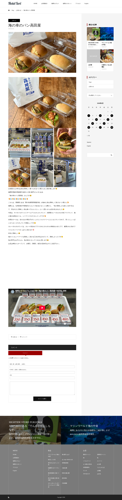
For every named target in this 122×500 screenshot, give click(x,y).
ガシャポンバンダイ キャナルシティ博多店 (53, 485)
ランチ (85, 470)
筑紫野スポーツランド (53, 469)
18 (92, 123)
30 (111, 127)
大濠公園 (64, 468)
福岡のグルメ (55, 3)
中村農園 (64, 483)
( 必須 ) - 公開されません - (18, 369)
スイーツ (99, 461)
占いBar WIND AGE (67, 459)
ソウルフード (87, 461)
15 (108, 119)
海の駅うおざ (65, 454)
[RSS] (8, 497)
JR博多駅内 (86, 467)
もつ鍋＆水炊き (87, 464)
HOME (35, 3)
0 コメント (25, 352)
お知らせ (14, 20)
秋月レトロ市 (52, 459)
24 (88, 127)
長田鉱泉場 (65, 463)
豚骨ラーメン (87, 454)
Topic (90, 82)
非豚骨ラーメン (101, 454)
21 (104, 123)
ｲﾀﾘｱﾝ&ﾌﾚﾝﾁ (86, 474)
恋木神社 (64, 478)
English (86, 3)
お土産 (99, 464)
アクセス (78, 3)
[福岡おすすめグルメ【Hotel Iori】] (15, 3)
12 (96, 119)
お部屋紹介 (44, 3)
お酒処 (99, 470)
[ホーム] (8, 10)
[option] (30, 430)
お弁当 (99, 474)
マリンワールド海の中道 (53, 455)
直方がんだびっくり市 (53, 463)
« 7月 (88, 135)
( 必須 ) (17, 364)
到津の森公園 (65, 473)
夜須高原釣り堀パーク (53, 474)
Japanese (89, 142)
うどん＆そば (101, 467)
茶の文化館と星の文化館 (53, 479)
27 (100, 127)
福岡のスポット (67, 3)
